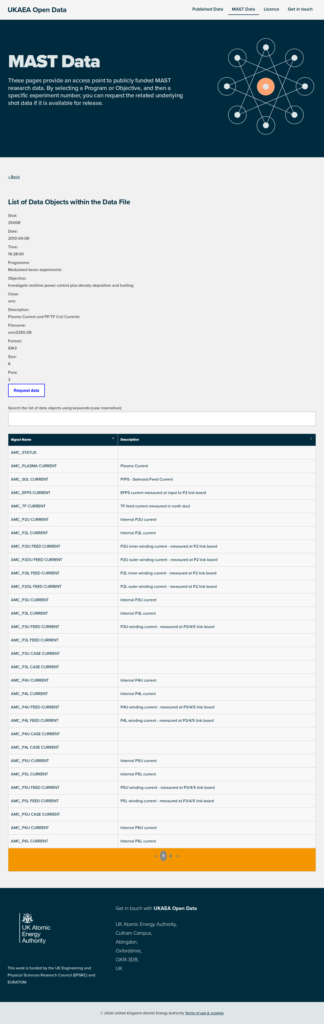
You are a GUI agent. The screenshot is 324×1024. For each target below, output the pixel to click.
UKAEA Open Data (37, 10)
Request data (26, 390)
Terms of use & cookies (204, 1013)
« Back (14, 177)
